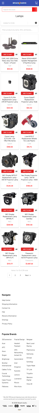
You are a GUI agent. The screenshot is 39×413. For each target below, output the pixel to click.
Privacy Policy (7, 324)
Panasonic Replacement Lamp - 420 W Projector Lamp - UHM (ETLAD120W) (29, 256)
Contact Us (6, 308)
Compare (16, 54)
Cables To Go (6, 369)
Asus (4, 351)
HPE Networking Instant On (18, 352)
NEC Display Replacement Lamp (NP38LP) (10, 216)
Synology (30, 362)
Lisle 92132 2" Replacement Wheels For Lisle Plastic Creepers (29, 139)
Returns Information (9, 316)
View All (29, 384)
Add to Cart (7, 54)
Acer (3, 343)
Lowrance (17, 379)
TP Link (29, 369)
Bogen (4, 355)
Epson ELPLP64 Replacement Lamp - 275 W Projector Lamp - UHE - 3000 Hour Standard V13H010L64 (10, 101)
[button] (36, 22)
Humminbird (18, 359)
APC (3, 347)
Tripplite (30, 373)
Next (27, 275)
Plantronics (31, 350)
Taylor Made (31, 365)
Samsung (30, 354)
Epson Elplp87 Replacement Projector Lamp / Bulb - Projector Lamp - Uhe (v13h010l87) (29, 101)
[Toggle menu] (3, 3)
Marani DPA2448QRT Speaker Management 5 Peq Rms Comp (29, 60)
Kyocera (17, 371)
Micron (16, 382)
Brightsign (5, 359)
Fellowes (5, 386)
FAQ (3, 312)
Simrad (29, 358)
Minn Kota (17, 386)
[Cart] (36, 3)
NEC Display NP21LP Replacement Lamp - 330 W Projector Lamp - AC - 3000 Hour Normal (10, 179)
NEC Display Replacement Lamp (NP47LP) (10, 255)
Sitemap (5, 320)
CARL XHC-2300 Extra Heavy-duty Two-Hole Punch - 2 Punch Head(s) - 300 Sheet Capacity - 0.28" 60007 (10, 62)
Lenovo (17, 375)
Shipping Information (9, 304)
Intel (15, 363)
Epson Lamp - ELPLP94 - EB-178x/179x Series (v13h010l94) (10, 139)
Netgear (29, 339)
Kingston (17, 367)
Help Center (6, 300)
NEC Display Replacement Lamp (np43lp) (29, 216)
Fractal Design (19, 339)
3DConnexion (7, 339)
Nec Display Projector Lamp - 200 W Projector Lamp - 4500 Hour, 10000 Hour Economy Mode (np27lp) (29, 180)
